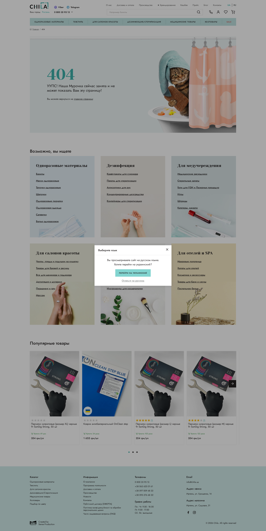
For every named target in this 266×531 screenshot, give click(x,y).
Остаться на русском (133, 281)
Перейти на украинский (133, 273)
